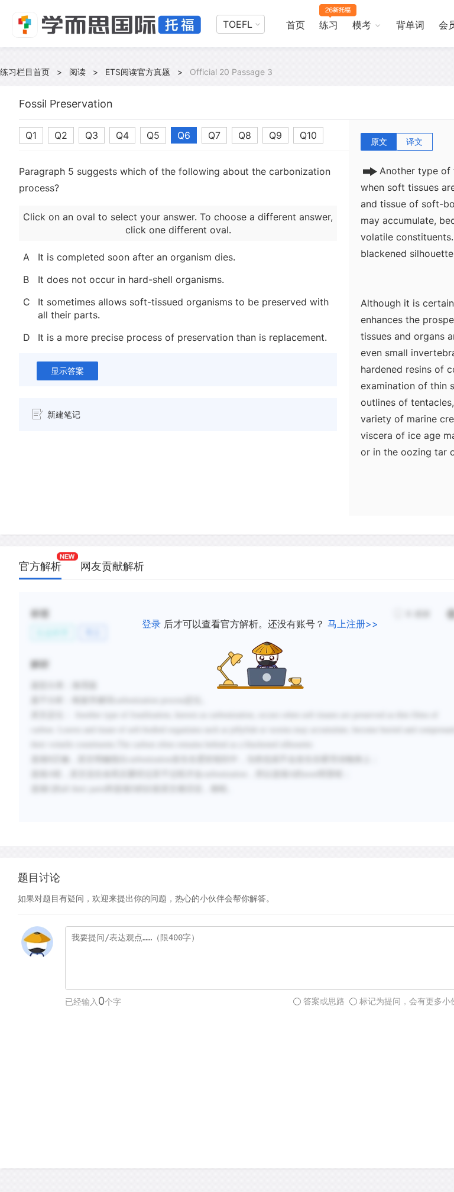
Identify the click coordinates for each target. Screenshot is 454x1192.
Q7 (214, 135)
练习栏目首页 (25, 72)
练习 (328, 25)
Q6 (183, 135)
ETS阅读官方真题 (137, 72)
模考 (361, 25)
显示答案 (67, 371)
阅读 (77, 72)
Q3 (91, 135)
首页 (295, 25)
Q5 (153, 135)
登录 (151, 624)
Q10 (308, 135)
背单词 (410, 25)
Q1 (31, 135)
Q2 (60, 135)
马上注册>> (352, 624)
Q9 (275, 135)
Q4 (122, 135)
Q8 (244, 135)
